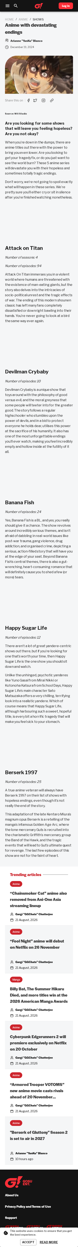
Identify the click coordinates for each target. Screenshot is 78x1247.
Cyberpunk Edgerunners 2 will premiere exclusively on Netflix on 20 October (38, 1043)
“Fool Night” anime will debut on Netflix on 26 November (37, 944)
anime (23, 19)
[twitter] (35, 100)
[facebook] (28, 100)
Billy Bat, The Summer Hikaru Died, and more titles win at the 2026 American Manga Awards (39, 995)
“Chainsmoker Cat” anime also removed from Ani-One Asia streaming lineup (38, 899)
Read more (49, 1242)
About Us (12, 1195)
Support (11, 1217)
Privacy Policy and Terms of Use (28, 1206)
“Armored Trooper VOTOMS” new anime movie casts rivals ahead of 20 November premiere (37, 1091)
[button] (16, 884)
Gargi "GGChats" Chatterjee (34, 914)
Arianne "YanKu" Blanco (31, 1153)
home (9, 19)
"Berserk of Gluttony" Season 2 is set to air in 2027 (39, 1135)
